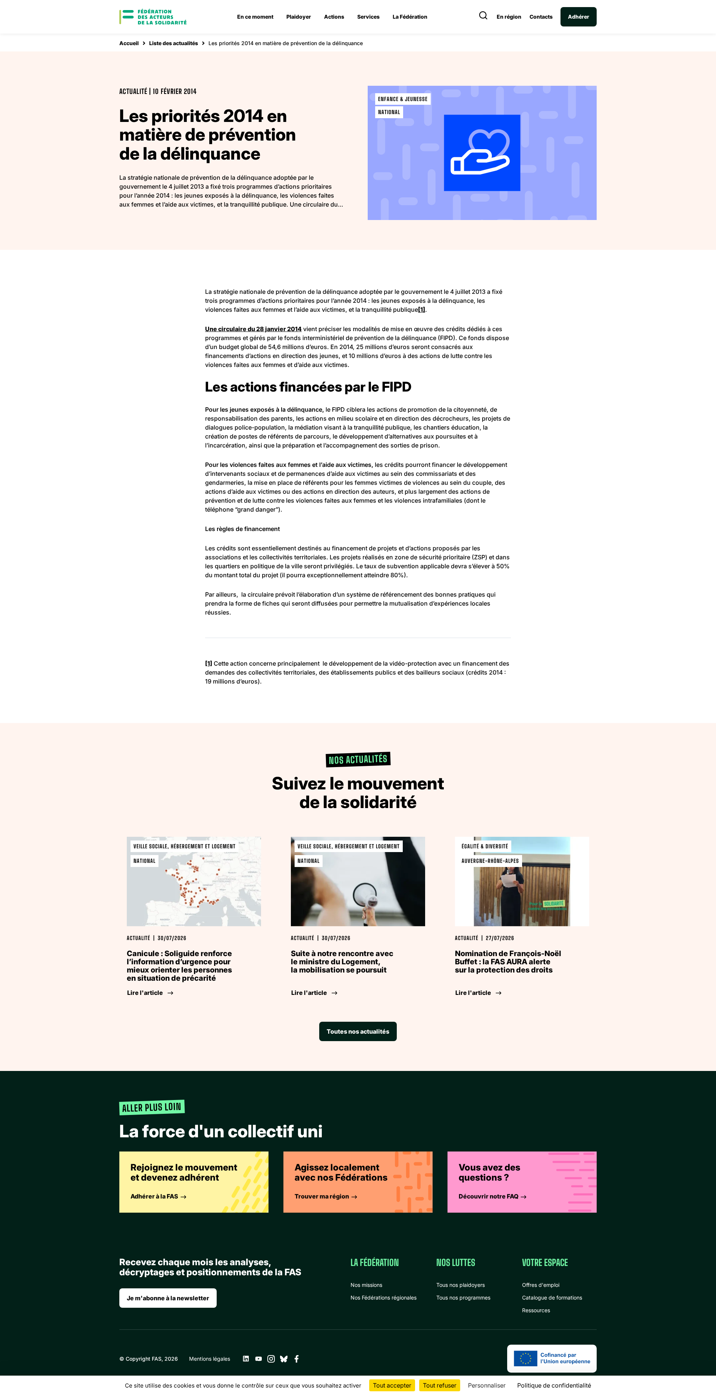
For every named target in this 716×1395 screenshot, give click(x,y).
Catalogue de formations (552, 1297)
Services (368, 16)
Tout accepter (392, 1385)
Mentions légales (209, 1358)
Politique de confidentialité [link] (554, 1385)
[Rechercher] (483, 17)
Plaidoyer (298, 16)
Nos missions (366, 1285)
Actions (334, 16)
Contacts (541, 17)
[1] (421, 309)
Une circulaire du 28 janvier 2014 (253, 329)
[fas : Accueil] (152, 17)
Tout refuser (439, 1385)
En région (509, 17)
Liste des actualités (173, 43)
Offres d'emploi (540, 1285)
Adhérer (578, 16)
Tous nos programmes (463, 1297)
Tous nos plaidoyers (460, 1285)
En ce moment (255, 16)
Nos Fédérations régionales (384, 1297)
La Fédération (410, 16)
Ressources (536, 1310)
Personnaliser (487, 1385)
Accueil (129, 43)
